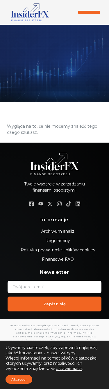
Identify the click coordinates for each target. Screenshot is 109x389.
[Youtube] (40, 204)
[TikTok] (68, 204)
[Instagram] (59, 204)
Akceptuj (18, 379)
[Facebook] (31, 204)
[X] (50, 204)
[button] (89, 12)
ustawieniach (69, 368)
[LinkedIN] (78, 204)
